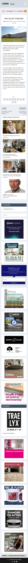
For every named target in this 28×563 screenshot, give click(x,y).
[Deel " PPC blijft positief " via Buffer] (20, 99)
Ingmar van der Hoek (14, 21)
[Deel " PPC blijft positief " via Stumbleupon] (23, 99)
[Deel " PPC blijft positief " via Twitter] (7, 99)
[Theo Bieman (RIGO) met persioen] (14, 127)
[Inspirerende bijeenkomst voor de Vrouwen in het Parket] (14, 146)
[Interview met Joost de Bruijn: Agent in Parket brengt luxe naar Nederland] (14, 166)
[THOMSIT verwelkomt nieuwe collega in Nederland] (14, 186)
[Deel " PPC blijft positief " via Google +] (10, 99)
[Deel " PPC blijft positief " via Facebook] (4, 99)
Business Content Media (15, 559)
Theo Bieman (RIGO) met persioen (11, 135)
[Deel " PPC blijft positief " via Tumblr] (12, 99)
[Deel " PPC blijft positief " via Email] (12, 102)
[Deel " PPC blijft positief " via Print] (15, 102)
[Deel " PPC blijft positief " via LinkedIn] (18, 99)
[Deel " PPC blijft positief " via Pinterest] (15, 99)
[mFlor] (14, 421)
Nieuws (14, 23)
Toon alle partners (8, 433)
